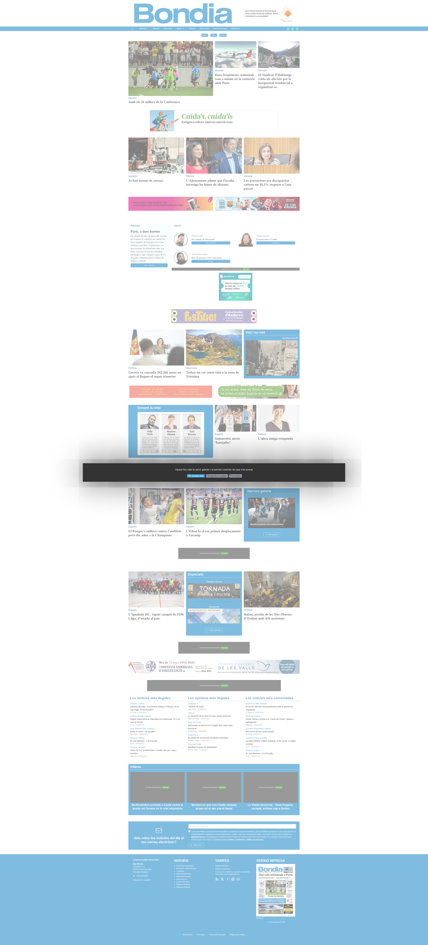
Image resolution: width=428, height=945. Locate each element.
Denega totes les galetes (217, 476)
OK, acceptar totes (196, 476)
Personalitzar (235, 476)
